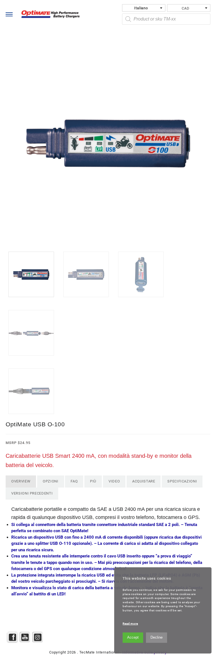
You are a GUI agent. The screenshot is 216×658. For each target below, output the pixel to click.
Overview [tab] (20, 481)
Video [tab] (114, 481)
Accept (133, 637)
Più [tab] (93, 481)
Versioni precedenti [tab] (32, 493)
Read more (130, 623)
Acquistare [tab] (143, 481)
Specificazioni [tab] (182, 481)
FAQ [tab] (74, 481)
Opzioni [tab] (50, 481)
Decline (156, 637)
